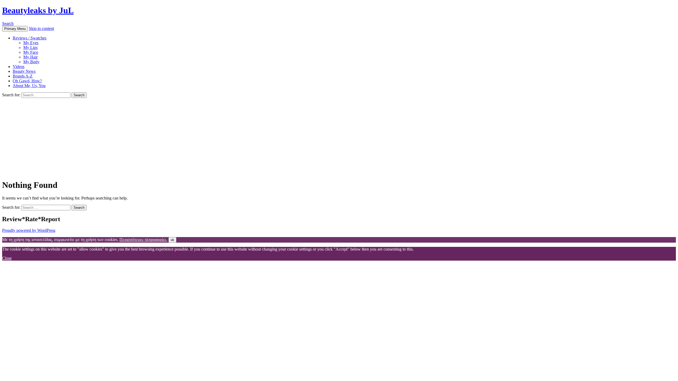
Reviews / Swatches (29, 38)
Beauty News (24, 71)
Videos (18, 66)
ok (172, 240)
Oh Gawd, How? (27, 81)
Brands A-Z (23, 76)
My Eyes (30, 42)
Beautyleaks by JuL (38, 10)
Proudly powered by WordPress (28, 230)
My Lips (30, 47)
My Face (30, 52)
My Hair (30, 57)
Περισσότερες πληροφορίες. (143, 239)
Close (7, 258)
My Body (31, 62)
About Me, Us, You (29, 85)
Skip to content (41, 28)
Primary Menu (15, 29)
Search (8, 23)
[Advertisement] (339, 138)
